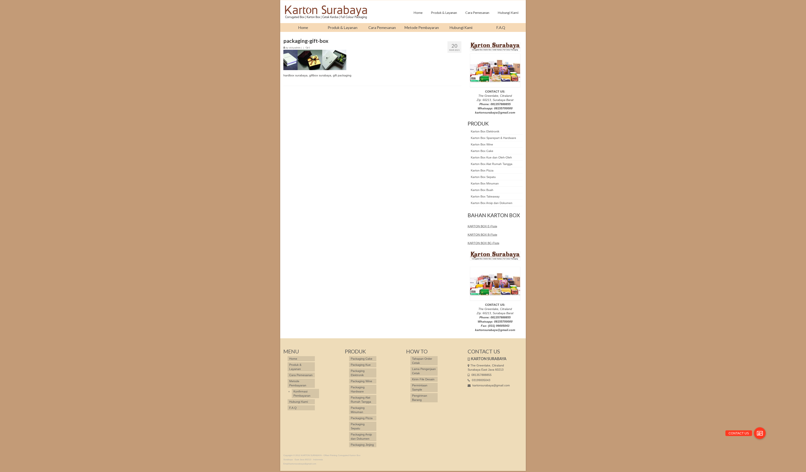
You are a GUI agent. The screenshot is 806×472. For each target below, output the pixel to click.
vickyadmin (294, 47)
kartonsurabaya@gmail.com (491, 385)
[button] (760, 433)
